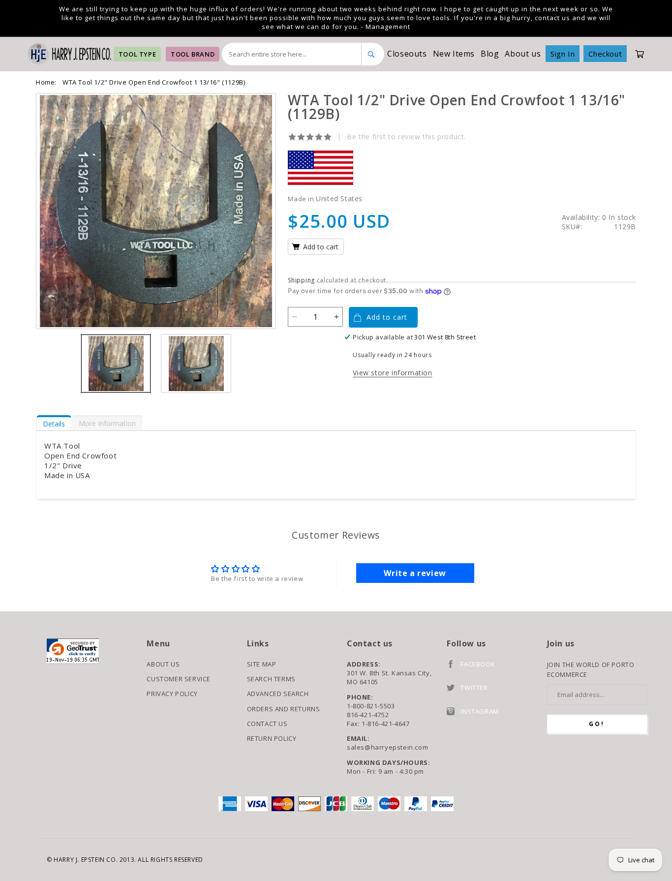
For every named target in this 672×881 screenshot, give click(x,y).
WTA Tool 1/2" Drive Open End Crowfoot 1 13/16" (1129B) (153, 82)
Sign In (562, 54)
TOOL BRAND (192, 54)
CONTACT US (267, 723)
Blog (490, 53)
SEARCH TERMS (271, 678)
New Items (454, 53)
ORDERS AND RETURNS (283, 708)
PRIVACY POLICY (172, 693)
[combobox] (292, 54)
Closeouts (407, 53)
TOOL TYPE (137, 54)
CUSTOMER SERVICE (179, 678)
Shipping (301, 280)
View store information (392, 372)
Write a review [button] (415, 573)
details (54, 423)
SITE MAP (261, 664)
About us (523, 53)
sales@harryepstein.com (387, 747)
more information (107, 423)
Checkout (605, 54)
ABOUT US (163, 664)
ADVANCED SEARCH (278, 693)
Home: (46, 82)
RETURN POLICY (272, 738)
